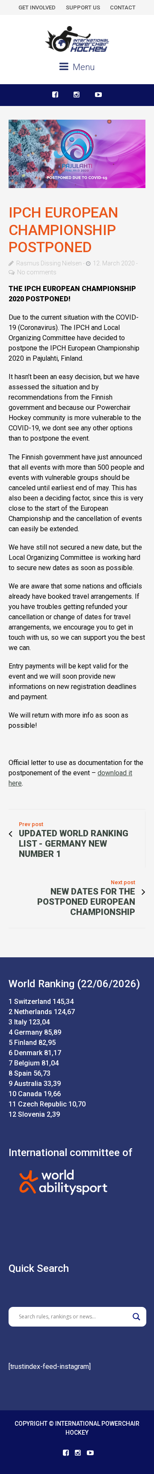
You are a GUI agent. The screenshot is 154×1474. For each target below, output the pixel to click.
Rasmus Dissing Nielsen (49, 263)
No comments (36, 272)
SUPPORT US (83, 7)
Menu (83, 67)
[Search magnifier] (136, 1317)
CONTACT (123, 7)
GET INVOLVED (37, 7)
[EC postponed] (77, 154)
